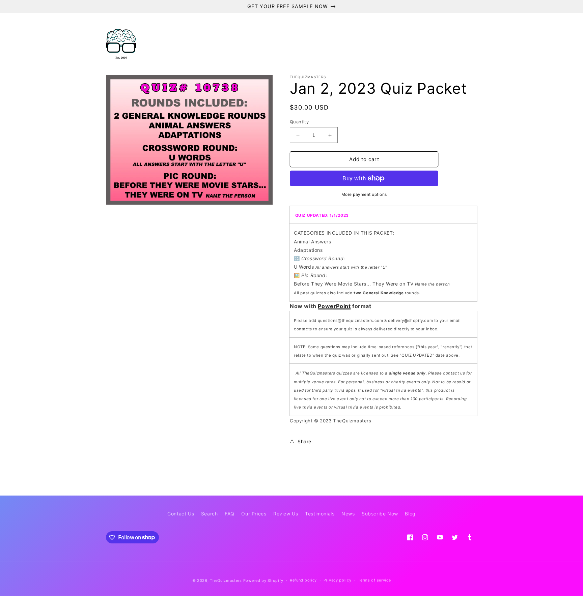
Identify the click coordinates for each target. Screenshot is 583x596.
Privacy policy (338, 580)
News (348, 513)
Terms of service (374, 580)
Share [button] (304, 441)
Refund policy (303, 580)
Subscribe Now (380, 513)
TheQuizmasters (226, 580)
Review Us (285, 513)
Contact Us (180, 513)
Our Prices (253, 513)
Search (209, 513)
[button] (185, 44)
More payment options (364, 194)
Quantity (299, 121)
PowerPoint (334, 306)
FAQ (229, 513)
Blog (410, 513)
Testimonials (319, 513)
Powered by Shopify (263, 580)
